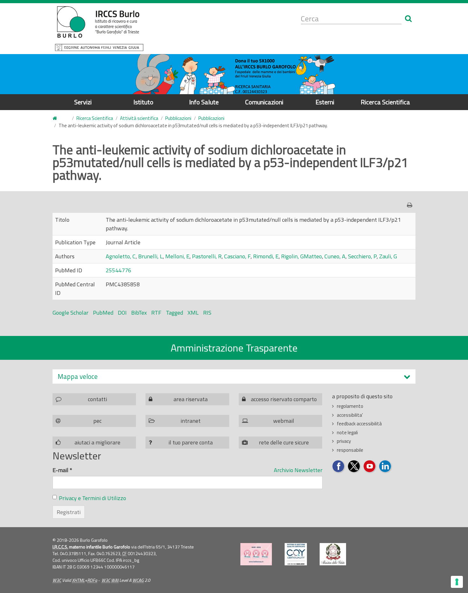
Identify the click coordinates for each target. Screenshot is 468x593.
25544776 (118, 270)
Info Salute (204, 102)
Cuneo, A (334, 256)
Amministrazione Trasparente (234, 347)
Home (59, 118)
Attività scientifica (139, 118)
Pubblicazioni (178, 118)
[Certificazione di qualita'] (296, 554)
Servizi (83, 102)
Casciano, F (237, 256)
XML (193, 312)
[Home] (99, 28)
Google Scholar (71, 312)
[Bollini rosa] (256, 554)
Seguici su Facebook (338, 466)
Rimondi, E (266, 256)
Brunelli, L (150, 256)
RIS (207, 312)
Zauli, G (388, 256)
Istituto (143, 102)
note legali (347, 432)
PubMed (103, 312)
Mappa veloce (78, 376)
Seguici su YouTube (370, 466)
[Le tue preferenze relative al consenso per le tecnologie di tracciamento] (457, 582)
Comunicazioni (264, 102)
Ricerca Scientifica (385, 102)
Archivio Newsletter (298, 470)
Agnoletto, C (121, 256)
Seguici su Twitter (354, 466)
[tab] (234, 376)
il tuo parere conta (190, 442)
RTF (156, 312)
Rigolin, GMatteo (301, 256)
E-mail (62, 470)
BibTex (139, 312)
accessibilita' (350, 415)
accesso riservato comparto (284, 399)
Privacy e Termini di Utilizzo (92, 498)
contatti (97, 399)
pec (97, 420)
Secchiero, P (362, 256)
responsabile (350, 450)
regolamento (350, 406)
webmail (283, 420)
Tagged (174, 312)
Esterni (325, 102)
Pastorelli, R (207, 256)
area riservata (191, 399)
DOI (122, 312)
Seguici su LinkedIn (385, 466)
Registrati (69, 512)
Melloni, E (177, 256)
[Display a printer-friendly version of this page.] (411, 205)
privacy (344, 441)
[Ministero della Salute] (333, 554)
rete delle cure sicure (284, 442)
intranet (191, 420)
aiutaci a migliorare (97, 442)
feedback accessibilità (359, 423)
